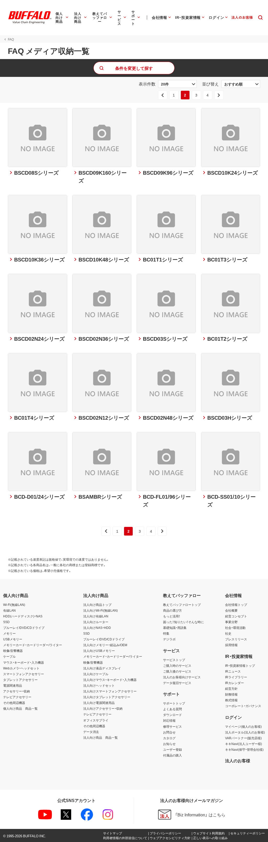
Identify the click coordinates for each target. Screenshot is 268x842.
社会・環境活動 (235, 627)
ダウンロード (172, 714)
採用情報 (231, 644)
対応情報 (169, 720)
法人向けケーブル (95, 674)
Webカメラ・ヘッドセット (21, 668)
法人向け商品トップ (97, 604)
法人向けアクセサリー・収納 (102, 708)
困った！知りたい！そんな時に (183, 621)
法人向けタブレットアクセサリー (106, 697)
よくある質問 (172, 709)
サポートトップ (174, 703)
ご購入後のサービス (177, 671)
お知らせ (169, 743)
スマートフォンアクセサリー (23, 674)
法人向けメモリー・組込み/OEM (105, 644)
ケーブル (9, 656)
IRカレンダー (234, 682)
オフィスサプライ (95, 720)
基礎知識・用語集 (175, 627)
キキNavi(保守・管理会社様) (244, 749)
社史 (228, 633)
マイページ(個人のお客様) (243, 726)
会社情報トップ (236, 604)
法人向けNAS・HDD (97, 627)
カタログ (169, 738)
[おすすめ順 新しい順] (240, 84)
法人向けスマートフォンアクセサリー (110, 691)
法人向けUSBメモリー (99, 650)
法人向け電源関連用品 (99, 702)
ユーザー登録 (172, 749)
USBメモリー (12, 639)
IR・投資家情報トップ (240, 665)
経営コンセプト (236, 616)
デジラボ (169, 639)
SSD (6, 621)
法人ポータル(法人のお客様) (245, 732)
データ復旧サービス (177, 682)
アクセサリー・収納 (16, 691)
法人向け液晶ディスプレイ (102, 668)
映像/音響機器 (13, 650)
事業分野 (231, 621)
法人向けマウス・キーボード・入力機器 (110, 679)
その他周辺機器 (14, 702)
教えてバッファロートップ (182, 604)
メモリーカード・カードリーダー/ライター (32, 644)
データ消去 (91, 731)
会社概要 (231, 610)
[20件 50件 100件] (177, 84)
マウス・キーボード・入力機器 (23, 662)
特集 (166, 633)
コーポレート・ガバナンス (243, 705)
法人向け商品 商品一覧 (100, 737)
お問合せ (169, 732)
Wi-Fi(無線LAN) (14, 604)
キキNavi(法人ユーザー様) (243, 743)
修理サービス (172, 726)
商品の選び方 (172, 610)
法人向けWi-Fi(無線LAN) (100, 610)
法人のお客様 (237, 760)
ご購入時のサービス (177, 665)
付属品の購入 (172, 755)
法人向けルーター (95, 621)
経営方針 (231, 688)
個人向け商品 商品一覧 (20, 708)
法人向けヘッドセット (99, 685)
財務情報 (231, 694)
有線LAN (9, 610)
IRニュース (233, 671)
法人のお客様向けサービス (182, 677)
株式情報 (231, 700)
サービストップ (174, 659)
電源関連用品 (12, 685)
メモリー (9, 633)
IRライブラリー (236, 677)
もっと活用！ (171, 616)
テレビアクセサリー (17, 697)
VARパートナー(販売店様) (243, 738)
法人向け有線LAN (95, 616)
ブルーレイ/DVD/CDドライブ (23, 627)
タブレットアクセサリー (20, 679)
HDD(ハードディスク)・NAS (22, 616)
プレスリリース (236, 639)
